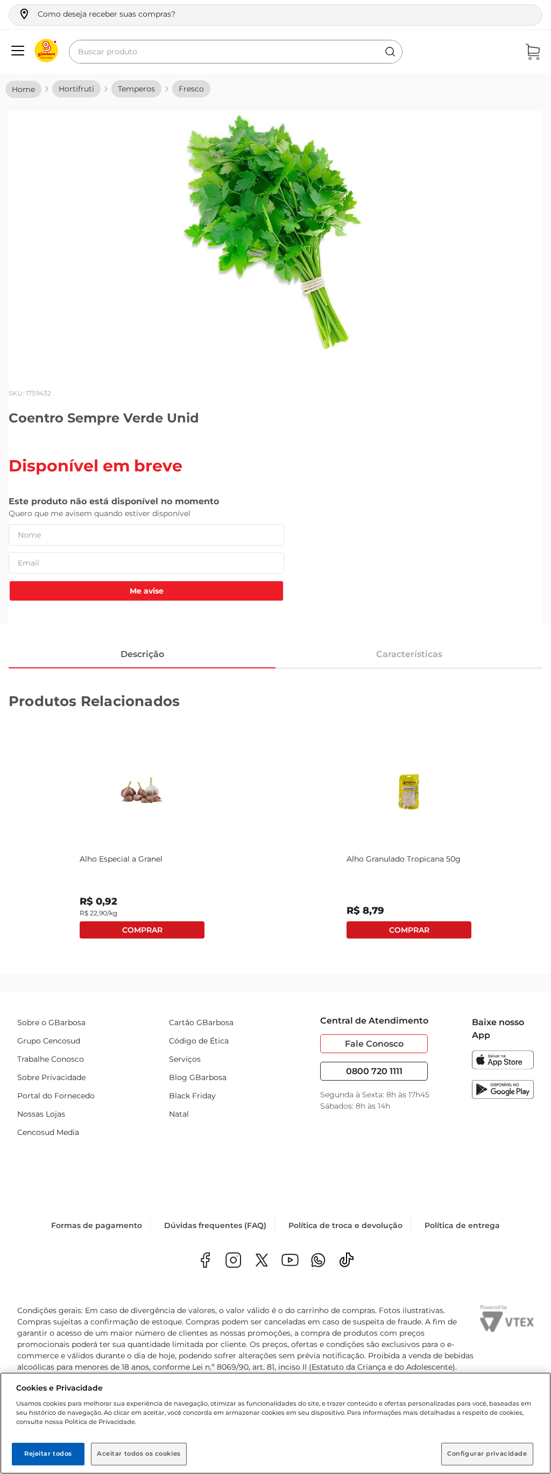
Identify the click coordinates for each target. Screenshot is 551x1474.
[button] (96, 14)
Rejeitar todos (48, 1453)
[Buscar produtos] (390, 51)
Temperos (136, 89)
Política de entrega (462, 1225)
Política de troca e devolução (345, 1225)
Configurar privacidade (487, 1453)
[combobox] (235, 52)
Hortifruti (76, 89)
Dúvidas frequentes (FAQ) (215, 1225)
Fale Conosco (374, 1044)
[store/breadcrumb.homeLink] (23, 89)
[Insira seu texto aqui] (318, 1261)
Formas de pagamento (96, 1225)
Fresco (191, 89)
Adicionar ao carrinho (142, 930)
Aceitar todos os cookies (139, 1453)
